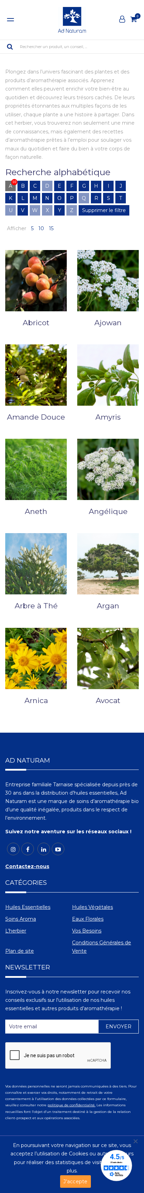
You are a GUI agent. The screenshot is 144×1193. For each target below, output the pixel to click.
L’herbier (15, 931)
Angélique (108, 511)
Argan (108, 605)
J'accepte (75, 1181)
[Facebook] (27, 849)
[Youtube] (58, 849)
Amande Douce (36, 417)
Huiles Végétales (92, 907)
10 (41, 228)
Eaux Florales (87, 919)
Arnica (36, 700)
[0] (133, 19)
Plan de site (19, 951)
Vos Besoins (86, 931)
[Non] (135, 1141)
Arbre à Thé (36, 605)
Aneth (36, 511)
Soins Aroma (20, 919)
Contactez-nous (27, 866)
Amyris (108, 417)
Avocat (108, 700)
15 (51, 228)
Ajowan (108, 322)
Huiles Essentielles (27, 907)
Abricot (36, 322)
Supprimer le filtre (104, 210)
